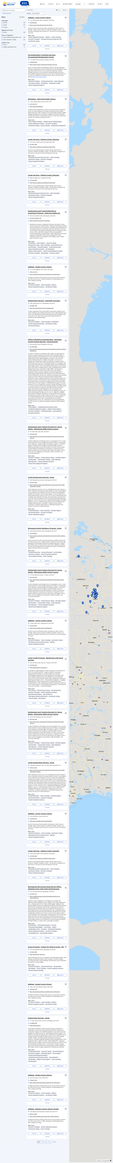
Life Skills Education (56, 690)
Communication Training (44, 459)
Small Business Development (58, 125)
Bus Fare (54, 925)
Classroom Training (51, 243)
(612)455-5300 (33, 952)
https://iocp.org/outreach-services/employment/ (42, 308)
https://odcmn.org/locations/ (39, 77)
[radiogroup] (58, 4)
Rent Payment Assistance (44, 925)
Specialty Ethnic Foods (34, 929)
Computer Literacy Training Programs (52, 121)
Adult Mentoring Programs (35, 694)
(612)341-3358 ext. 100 (35, 218)
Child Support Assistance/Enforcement (38, 696)
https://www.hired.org (35, 1025)
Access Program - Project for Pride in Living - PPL (46, 947)
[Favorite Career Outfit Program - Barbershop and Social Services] (66, 659)
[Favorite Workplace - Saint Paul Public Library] (66, 99)
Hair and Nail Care (47, 694)
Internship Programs (43, 247)
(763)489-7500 (33, 305)
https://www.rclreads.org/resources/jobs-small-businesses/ (44, 1116)
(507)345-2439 (33, 434)
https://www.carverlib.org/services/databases (41, 628)
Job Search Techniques (34, 39)
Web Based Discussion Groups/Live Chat (51, 39)
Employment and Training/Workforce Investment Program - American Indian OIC (44, 212)
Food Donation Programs (46, 933)
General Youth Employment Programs (37, 463)
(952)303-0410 (33, 625)
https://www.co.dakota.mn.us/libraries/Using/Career (42, 147)
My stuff (92, 4)
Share (65, 10)
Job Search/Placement (56, 245)
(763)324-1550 (33, 989)
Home (43, 4)
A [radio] (56, 4)
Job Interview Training (33, 41)
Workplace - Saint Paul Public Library (42, 99)
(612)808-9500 (33, 1023)
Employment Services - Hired (38, 1018)
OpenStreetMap (106, 1160)
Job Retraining (44, 253)
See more (47, 48)
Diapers (54, 927)
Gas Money (44, 929)
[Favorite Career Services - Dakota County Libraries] (66, 139)
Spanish (5, 22)
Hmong (5, 27)
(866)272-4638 (33, 1114)
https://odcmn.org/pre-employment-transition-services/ (43, 64)
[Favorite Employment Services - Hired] (66, 1018)
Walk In (5, 32)
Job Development (50, 249)
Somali (5, 25)
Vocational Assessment (47, 81)
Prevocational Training (34, 83)
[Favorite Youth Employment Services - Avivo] (66, 477)
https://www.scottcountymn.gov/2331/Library (41, 25)
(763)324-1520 (33, 1080)
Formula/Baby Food (33, 933)
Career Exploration (58, 81)
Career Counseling (56, 37)
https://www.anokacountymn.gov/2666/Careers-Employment (45, 274)
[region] (90, 585)
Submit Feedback (68, 4)
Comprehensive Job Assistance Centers (47, 407)
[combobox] (80, 4)
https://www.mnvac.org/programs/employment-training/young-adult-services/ (47, 437)
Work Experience (32, 461)
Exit (106, 4)
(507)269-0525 (33, 665)
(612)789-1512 (33, 894)
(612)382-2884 (33, 346)
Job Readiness (44, 83)
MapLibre (99, 1160)
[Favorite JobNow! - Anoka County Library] (66, 267)
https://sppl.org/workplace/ (36, 106)
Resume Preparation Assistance (36, 37)
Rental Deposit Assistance (54, 929)
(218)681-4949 (33, 62)
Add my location (7, 13)
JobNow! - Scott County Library (39, 18)
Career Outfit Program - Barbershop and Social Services (45, 659)
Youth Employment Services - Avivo (41, 477)
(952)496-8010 (33, 22)
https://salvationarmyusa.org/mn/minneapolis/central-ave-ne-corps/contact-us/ (45, 897)
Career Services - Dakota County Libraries (43, 139)
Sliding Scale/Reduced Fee (9, 47)
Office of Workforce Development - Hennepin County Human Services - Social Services (45, 340)
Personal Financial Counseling (35, 970)
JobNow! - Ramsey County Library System (43, 1109)
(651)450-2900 (33, 144)
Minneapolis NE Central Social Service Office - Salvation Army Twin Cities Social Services (45, 888)
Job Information (32, 247)
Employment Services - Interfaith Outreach (44, 301)
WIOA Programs (41, 243)
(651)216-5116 (33, 104)
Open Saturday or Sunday (9, 39)
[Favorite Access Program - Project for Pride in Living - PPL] (66, 947)
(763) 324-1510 (33, 272)
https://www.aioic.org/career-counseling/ (40, 220)
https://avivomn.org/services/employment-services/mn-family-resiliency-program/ (48, 536)
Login (100, 4)
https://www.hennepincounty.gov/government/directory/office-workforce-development (48, 349)
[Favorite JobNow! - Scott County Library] (66, 18)
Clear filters (21, 17)
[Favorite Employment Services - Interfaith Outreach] (66, 301)
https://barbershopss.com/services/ (38, 667)
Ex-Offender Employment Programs (37, 409)
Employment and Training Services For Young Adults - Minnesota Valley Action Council (45, 428)
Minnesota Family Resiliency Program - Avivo (44, 528)
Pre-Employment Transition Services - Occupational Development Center (42, 56)
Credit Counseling (32, 698)
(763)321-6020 (33, 482)
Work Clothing (31, 690)
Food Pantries (47, 927)
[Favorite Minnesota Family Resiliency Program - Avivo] (66, 528)
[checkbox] (2, 22)
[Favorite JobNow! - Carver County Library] (66, 621)
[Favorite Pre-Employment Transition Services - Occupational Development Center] (66, 56)
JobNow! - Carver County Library (40, 621)
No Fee (5, 44)
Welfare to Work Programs (35, 251)
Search (51, 4)
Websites (48, 37)
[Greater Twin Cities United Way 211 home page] (16, 4)
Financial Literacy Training (47, 457)
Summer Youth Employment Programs (52, 251)
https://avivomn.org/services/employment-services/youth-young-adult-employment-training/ (47, 485)
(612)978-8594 (33, 533)
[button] (98, 586)
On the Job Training (54, 253)
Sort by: (29, 13)
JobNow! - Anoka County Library (40, 267)
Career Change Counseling (35, 121)
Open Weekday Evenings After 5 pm (12, 37)
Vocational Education (46, 411)
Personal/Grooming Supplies (35, 927)
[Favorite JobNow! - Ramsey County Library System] (66, 1109)
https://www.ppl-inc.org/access (37, 954)
